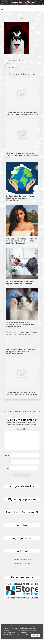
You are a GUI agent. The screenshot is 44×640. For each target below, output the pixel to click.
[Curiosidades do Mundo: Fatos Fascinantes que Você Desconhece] (22, 178)
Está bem (35, 635)
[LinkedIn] (16, 67)
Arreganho (22, 568)
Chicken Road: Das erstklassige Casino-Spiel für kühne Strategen (21, 393)
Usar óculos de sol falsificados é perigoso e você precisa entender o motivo (21, 351)
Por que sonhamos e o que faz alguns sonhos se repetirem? (20, 282)
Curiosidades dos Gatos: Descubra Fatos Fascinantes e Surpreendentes (20, 324)
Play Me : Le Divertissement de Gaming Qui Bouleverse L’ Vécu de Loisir (22, 155)
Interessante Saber (22, 2)
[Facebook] (5, 67)
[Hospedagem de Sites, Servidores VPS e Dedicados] (22, 590)
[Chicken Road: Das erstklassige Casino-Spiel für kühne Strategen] (22, 374)
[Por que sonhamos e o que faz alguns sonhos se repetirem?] (22, 263)
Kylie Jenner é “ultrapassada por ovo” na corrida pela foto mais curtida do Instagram (21, 241)
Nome (7, 455)
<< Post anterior (12, 411)
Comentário (22, 429)
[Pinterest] (13, 67)
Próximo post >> (31, 411)
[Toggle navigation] (2, 9)
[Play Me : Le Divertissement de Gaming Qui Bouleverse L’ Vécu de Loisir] (22, 135)
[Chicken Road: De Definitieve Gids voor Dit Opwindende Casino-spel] (22, 94)
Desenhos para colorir (22, 563)
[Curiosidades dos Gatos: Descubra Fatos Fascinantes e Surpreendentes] (22, 304)
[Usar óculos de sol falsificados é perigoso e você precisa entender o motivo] (22, 339)
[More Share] (20, 67)
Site (7, 468)
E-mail (7, 462)
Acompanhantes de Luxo (22, 559)
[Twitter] (9, 67)
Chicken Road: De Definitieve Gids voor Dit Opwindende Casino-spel (22, 113)
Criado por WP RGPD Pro (22, 635)
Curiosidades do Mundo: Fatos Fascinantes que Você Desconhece (20, 198)
